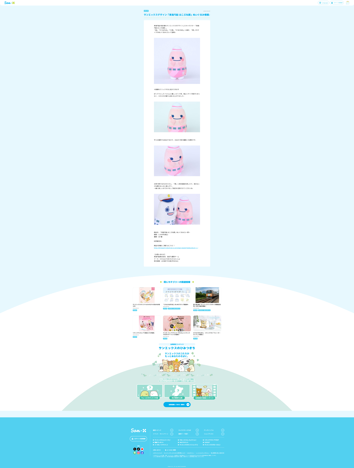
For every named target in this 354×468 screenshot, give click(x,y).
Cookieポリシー (190, 452)
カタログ (207, 442)
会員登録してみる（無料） (177, 405)
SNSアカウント (184, 442)
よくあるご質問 (170, 450)
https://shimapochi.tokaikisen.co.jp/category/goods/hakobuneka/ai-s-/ (176, 248)
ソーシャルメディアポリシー (202, 452)
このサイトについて (157, 452)
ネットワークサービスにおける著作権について (174, 452)
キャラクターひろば (184, 430)
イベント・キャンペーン (160, 434)
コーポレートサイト (160, 445)
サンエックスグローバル (212, 445)
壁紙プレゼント (159, 442)
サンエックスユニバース (162, 440)
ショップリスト (209, 434)
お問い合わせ (157, 450)
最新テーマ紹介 (183, 434)
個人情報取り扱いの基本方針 (217, 452)
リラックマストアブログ (212, 440)
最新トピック (157, 430)
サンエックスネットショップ (188, 445)
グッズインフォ (209, 430)
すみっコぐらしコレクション (188, 440)
